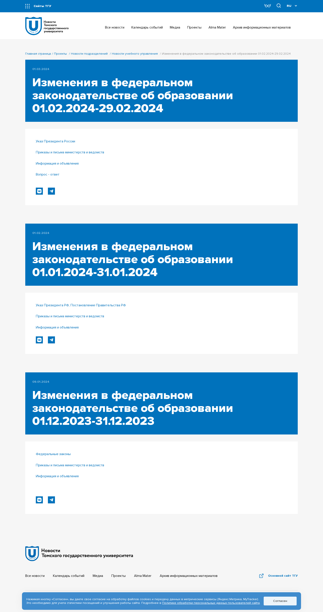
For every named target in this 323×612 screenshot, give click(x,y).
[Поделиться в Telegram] (51, 191)
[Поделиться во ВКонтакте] (39, 191)
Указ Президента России (55, 141)
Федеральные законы (53, 454)
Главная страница (38, 54)
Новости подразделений (89, 54)
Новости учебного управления (135, 54)
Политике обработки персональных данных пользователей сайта (211, 603)
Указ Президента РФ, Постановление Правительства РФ (81, 305)
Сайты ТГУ (42, 6)
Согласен (280, 601)
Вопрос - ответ (48, 174)
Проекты (60, 54)
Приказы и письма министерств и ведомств (70, 152)
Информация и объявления (57, 163)
